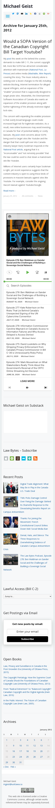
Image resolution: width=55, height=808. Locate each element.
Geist (18, 6)
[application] (28, 246)
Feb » (13, 766)
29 (7, 762)
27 (41, 756)
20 (41, 751)
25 (27, 756)
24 (20, 756)
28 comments (27, 196)
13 (41, 745)
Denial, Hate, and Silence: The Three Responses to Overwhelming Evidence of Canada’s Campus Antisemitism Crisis (26, 542)
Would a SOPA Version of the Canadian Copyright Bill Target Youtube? (27, 46)
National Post (36, 69)
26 (34, 756)
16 (13, 751)
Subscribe (27, 639)
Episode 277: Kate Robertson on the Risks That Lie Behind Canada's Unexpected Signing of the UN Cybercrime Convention (25, 312)
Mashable (33, 73)
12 (34, 745)
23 (13, 756)
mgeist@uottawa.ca (12, 784)
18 (27, 751)
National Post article (13, 149)
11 (27, 745)
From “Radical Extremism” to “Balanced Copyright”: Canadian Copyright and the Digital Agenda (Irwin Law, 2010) (27, 692)
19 (34, 751)
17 (20, 751)
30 (13, 762)
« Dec (6, 766)
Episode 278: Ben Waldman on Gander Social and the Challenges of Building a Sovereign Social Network (26, 295)
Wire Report (44, 73)
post (9, 58)
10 (20, 745)
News (40, 196)
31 (20, 762)
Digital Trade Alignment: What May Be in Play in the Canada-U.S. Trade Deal (34, 487)
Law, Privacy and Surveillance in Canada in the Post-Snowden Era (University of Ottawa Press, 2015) (25, 669)
